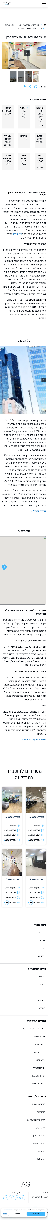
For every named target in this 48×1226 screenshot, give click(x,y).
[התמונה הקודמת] (27, 53)
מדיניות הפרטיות (8, 1210)
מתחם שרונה (39, 1044)
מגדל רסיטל (40, 1127)
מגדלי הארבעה (38, 1104)
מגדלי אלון (40, 1112)
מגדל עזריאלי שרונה (36, 1120)
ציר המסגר (40, 1060)
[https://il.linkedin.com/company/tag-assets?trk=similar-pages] (17, 1197)
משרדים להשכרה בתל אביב (29, 25)
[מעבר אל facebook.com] (30, 87)
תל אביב (41, 976)
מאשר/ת (36, 1214)
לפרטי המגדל (39, 511)
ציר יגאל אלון (39, 1052)
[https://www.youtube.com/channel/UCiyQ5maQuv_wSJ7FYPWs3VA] (5, 1197)
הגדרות (5, 1214)
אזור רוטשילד (39, 1068)
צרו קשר (41, 956)
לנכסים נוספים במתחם (35, 740)
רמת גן (42, 984)
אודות (42, 940)
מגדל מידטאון (39, 1135)
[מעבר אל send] (36, 87)
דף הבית (41, 932)
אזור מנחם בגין (38, 1075)
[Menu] (44, 3)
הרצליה (42, 1008)
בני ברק (42, 992)
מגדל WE (41, 1159)
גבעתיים (41, 1000)
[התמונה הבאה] (43, 380)
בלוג (43, 948)
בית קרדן (17, 234)
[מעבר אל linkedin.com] (25, 86)
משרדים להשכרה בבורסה (34, 1028)
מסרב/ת (17, 1214)
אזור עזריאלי (9, 25)
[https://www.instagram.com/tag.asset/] (11, 1197)
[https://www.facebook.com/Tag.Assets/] (22, 1197)
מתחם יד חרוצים (38, 1083)
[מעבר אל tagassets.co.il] (7, 4)
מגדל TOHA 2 (39, 1143)
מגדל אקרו (40, 1151)
